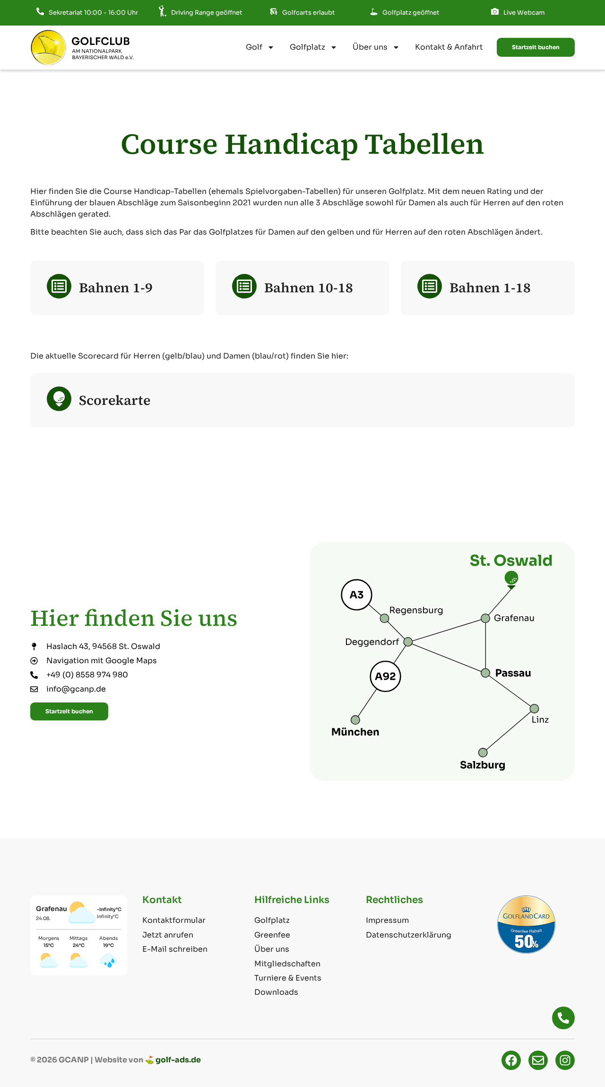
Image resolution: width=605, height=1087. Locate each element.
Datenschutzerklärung (408, 935)
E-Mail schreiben (174, 949)
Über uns (370, 47)
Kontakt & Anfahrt (449, 47)
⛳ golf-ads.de (173, 1060)
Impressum (387, 920)
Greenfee (272, 935)
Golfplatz (307, 47)
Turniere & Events (287, 978)
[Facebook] (511, 1060)
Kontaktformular (174, 920)
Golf (254, 47)
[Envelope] (538, 1060)
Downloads (276, 992)
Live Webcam (524, 13)
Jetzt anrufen (167, 935)
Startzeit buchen (536, 47)
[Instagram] (565, 1060)
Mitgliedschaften (287, 964)
